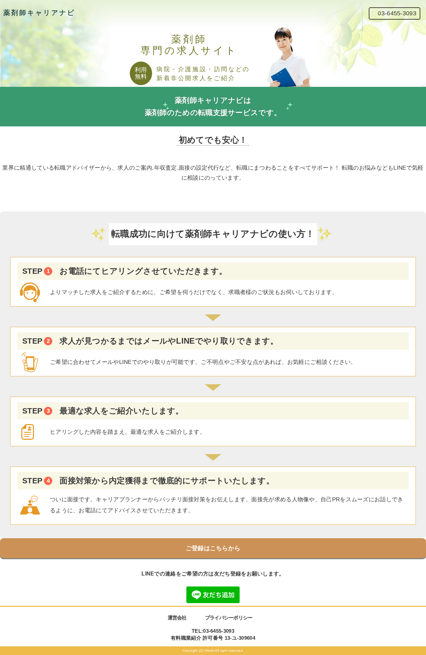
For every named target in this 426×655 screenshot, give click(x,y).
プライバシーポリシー (229, 617)
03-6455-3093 (397, 13)
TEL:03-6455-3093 (213, 631)
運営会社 (177, 617)
